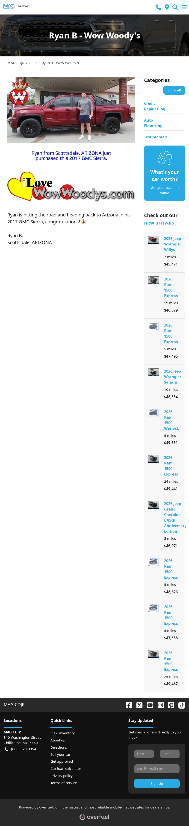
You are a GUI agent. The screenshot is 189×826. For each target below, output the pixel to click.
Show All (174, 90)
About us (57, 740)
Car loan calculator (65, 768)
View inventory (62, 733)
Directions (58, 747)
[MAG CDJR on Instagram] (159, 704)
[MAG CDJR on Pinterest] (169, 704)
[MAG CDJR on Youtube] (148, 704)
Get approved (61, 761)
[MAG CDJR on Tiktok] (180, 704)
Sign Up (157, 783)
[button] (158, 7)
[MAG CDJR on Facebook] (127, 704)
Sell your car (60, 754)
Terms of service (63, 782)
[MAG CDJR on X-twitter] (137, 704)
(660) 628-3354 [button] (23, 749)
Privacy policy (61, 775)
